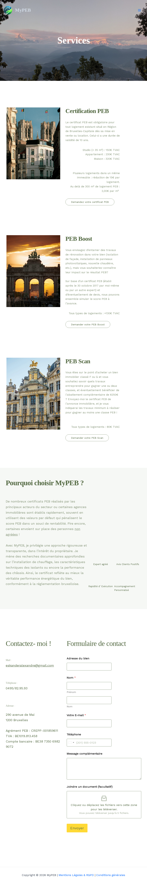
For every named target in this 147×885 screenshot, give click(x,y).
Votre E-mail (76, 715)
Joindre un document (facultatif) (90, 786)
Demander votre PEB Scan (87, 437)
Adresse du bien (78, 658)
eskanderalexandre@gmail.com (30, 665)
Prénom (71, 692)
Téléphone (74, 734)
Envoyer (77, 828)
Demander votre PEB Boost (88, 324)
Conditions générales (110, 875)
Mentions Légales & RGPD (76, 875)
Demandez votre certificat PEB (90, 201)
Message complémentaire (84, 753)
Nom (69, 706)
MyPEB (23, 10)
